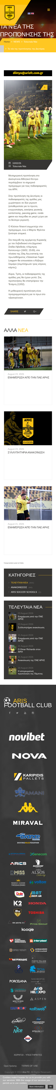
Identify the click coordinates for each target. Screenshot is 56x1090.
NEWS (17, 41)
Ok (50, 1087)
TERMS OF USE (29, 1066)
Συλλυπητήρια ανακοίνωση (26, 452)
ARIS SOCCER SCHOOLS (26, 592)
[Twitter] (25, 311)
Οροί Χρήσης (10, 1066)
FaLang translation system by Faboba (13, 563)
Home (7, 41)
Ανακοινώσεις (22, 587)
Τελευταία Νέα (30, 41)
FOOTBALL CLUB (28, 703)
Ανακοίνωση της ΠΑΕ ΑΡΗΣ (31, 660)
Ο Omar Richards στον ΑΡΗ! (29, 650)
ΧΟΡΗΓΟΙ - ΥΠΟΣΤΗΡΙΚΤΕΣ (28, 1055)
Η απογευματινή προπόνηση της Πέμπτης (30, 672)
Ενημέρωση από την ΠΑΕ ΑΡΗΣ (28, 377)
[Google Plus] (35, 311)
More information (36, 1087)
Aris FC (26, 1072)
